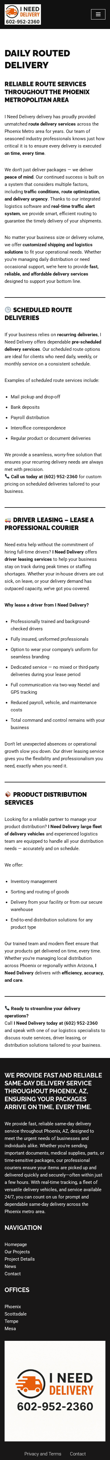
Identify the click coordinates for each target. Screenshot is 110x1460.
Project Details (20, 1259)
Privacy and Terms (42, 1454)
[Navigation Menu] (98, 14)
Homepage (16, 1244)
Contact (13, 1274)
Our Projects (17, 1252)
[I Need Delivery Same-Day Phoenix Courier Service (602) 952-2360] (23, 14)
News (10, 1266)
